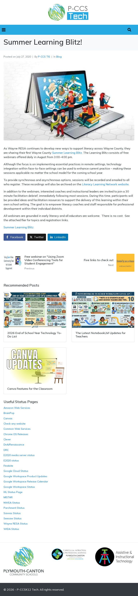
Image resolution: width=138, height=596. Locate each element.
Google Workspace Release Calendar (26, 481)
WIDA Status (11, 529)
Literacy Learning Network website (105, 184)
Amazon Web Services (17, 407)
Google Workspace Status (19, 486)
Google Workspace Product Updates (25, 476)
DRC (6, 450)
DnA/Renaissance (14, 444)
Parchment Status (14, 507)
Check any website (15, 423)
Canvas (8, 418)
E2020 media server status (19, 455)
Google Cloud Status (16, 471)
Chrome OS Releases (16, 434)
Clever (7, 439)
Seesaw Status (13, 518)
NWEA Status (12, 502)
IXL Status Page (13, 492)
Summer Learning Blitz (67, 152)
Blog (59, 56)
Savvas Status (12, 513)
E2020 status (11, 460)
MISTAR (8, 497)
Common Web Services (17, 428)
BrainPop (9, 413)
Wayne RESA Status (16, 523)
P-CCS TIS (44, 56)
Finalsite (8, 465)
